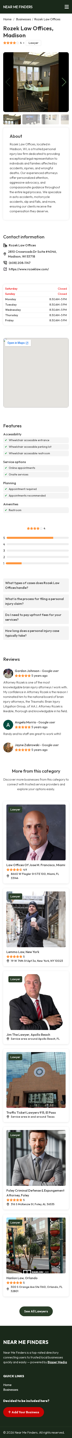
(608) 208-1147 (20, 263)
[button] (64, 82)
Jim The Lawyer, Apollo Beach (28, 1035)
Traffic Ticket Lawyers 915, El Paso (31, 1112)
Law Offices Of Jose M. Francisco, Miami (35, 865)
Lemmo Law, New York (22, 952)
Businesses (23, 19)
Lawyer (33, 43)
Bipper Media (57, 1362)
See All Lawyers (36, 1311)
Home (7, 19)
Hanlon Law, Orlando (22, 1278)
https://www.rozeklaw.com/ (29, 269)
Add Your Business (25, 1412)
